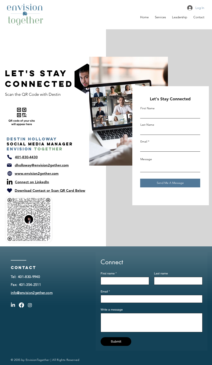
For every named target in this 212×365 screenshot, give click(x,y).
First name (109, 273)
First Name (147, 108)
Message (146, 159)
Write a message (112, 309)
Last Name (147, 124)
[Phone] (9, 157)
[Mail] (9, 165)
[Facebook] (21, 305)
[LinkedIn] (10, 182)
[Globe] (9, 173)
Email (143, 141)
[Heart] (9, 190)
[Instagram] (30, 305)
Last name (161, 273)
